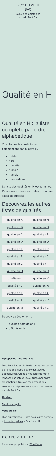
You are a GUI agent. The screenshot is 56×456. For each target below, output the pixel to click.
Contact (7, 397)
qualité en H (15, 271)
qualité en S (41, 256)
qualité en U (41, 271)
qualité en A (15, 219)
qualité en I (15, 278)
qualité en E (15, 249)
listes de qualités (13, 195)
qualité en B (15, 227)
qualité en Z (41, 307)
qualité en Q (41, 241)
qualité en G (15, 263)
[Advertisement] (28, 56)
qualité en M (15, 307)
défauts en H (17, 328)
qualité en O (41, 227)
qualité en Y (41, 300)
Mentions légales (11, 404)
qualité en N (41, 219)
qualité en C (15, 234)
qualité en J (15, 285)
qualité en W (41, 285)
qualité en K (15, 293)
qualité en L (15, 300)
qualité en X (41, 293)
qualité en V (41, 278)
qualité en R (41, 249)
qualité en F (15, 256)
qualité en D (15, 241)
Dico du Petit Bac (17, 437)
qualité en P (41, 234)
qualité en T (41, 263)
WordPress (35, 444)
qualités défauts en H (22, 323)
